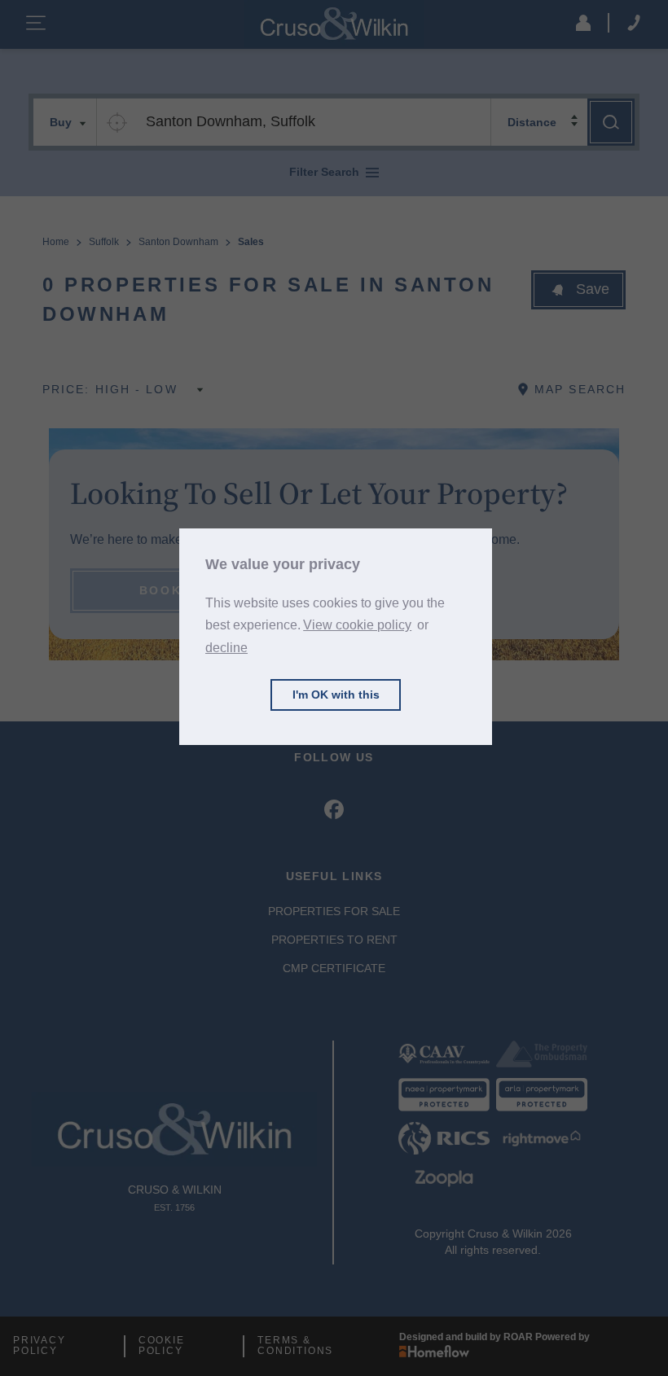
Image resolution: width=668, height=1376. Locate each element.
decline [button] (226, 648)
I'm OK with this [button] (336, 694)
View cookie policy (357, 625)
